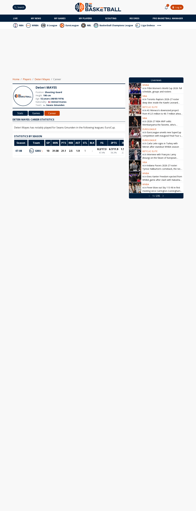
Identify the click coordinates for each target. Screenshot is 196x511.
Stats (20, 113)
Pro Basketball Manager (168, 18)
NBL (89, 25)
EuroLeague (72, 25)
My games (60, 18)
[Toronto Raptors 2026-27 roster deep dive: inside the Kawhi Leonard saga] (135, 99)
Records (134, 18)
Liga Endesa (148, 25)
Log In (178, 7)
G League (52, 25)
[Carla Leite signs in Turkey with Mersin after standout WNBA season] (135, 143)
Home (16, 79)
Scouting (110, 18)
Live (15, 18)
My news (36, 18)
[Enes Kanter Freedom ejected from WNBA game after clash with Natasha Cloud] (135, 176)
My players (85, 18)
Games (36, 113)
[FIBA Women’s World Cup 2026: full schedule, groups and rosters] (135, 88)
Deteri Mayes (42, 79)
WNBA (35, 25)
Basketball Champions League (116, 25)
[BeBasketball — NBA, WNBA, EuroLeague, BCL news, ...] (98, 7)
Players (27, 79)
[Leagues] (159, 25)
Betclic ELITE (149, 107)
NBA (21, 25)
